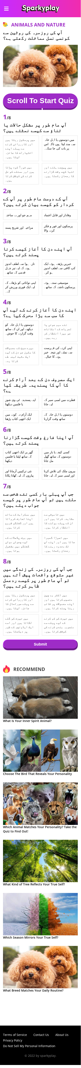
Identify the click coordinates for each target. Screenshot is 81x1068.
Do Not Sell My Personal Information (29, 1046)
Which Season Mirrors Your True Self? (30, 937)
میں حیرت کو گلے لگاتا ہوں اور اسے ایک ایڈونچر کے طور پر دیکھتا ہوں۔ (19, 624)
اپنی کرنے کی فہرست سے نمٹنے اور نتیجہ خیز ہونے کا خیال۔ (58, 352)
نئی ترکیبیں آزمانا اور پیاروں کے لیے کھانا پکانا (19, 473)
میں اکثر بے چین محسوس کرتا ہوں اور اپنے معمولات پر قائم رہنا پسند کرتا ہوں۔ (59, 601)
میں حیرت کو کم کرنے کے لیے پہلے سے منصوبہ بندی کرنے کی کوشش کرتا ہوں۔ (59, 624)
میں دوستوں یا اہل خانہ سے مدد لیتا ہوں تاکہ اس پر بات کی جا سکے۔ (59, 144)
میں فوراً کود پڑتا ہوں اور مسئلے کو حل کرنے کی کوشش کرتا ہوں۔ (19, 173)
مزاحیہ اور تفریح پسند (19, 227)
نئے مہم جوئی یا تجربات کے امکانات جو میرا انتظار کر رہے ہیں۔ (58, 331)
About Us (62, 1035)
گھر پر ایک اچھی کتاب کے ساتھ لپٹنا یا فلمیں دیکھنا (19, 456)
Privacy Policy (12, 1040)
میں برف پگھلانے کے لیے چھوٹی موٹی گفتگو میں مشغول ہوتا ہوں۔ (18, 544)
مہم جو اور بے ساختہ (18, 215)
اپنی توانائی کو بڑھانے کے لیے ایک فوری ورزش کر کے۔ (20, 287)
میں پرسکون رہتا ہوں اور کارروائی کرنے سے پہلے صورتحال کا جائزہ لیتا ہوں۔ (20, 601)
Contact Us (41, 1035)
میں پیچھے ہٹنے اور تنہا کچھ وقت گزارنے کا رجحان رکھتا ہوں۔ (59, 171)
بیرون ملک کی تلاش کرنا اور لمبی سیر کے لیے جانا (59, 473)
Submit (40, 644)
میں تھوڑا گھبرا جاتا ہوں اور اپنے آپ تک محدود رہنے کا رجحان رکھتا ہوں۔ (59, 544)
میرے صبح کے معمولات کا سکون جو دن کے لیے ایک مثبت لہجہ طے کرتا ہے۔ (20, 354)
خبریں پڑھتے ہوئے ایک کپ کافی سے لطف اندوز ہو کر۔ (59, 268)
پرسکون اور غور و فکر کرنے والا (58, 228)
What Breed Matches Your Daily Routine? (33, 990)
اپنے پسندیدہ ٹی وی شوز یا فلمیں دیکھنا (20, 402)
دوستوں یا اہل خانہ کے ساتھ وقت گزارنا (58, 416)
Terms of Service (15, 1035)
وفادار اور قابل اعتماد (57, 215)
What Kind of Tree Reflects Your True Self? (34, 884)
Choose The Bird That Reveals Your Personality (37, 774)
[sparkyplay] (40, 8)
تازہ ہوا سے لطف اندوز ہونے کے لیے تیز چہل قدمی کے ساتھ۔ (20, 268)
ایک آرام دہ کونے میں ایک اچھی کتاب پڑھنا (18, 416)
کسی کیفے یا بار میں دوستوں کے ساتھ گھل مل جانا (57, 456)
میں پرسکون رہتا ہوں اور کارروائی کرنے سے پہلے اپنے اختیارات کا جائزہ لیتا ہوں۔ (20, 148)
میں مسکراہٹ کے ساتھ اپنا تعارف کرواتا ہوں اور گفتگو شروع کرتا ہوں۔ (20, 520)
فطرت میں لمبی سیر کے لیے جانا (59, 402)
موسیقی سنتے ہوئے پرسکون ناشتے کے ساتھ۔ (59, 285)
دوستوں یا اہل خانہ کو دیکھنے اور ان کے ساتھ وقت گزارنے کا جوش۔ (19, 329)
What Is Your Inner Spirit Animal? (27, 721)
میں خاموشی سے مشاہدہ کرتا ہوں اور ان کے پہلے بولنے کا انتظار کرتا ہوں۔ (59, 520)
